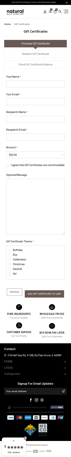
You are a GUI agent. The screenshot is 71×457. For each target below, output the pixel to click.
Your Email (13, 94)
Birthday (18, 250)
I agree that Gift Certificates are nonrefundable (38, 165)
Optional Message (16, 174)
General (17, 268)
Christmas (19, 264)
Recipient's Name (17, 112)
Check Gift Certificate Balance (35, 64)
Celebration (19, 259)
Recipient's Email (16, 129)
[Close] (25, 438)
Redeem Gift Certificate (35, 53)
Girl (15, 273)
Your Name (13, 76)
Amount (11, 147)
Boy (15, 254)
